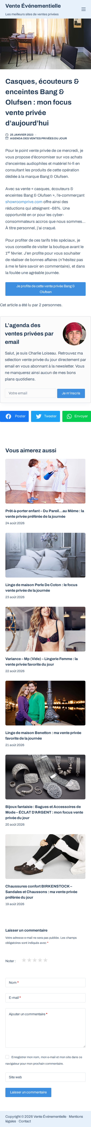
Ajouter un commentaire (28, 1014)
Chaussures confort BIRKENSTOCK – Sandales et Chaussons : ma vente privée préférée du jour (41, 891)
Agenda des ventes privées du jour (38, 138)
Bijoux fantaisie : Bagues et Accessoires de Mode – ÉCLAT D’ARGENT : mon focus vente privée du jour (44, 812)
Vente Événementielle (33, 6)
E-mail (15, 997)
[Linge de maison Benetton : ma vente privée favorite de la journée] (45, 703)
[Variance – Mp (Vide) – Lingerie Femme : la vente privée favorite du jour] (45, 629)
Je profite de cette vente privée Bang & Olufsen (45, 289)
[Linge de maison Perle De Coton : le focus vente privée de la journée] (45, 555)
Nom (14, 982)
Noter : (10, 961)
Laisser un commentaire (28, 1092)
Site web (15, 1077)
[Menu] (83, 9)
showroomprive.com (23, 202)
